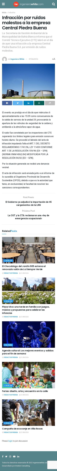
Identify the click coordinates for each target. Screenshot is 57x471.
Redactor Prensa (11, 273)
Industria (11, 12)
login (10, 441)
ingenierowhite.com (40, 462)
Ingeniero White (17, 59)
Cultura (8, 345)
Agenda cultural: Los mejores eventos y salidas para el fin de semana (27, 352)
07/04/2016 (33, 59)
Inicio (4, 12)
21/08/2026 (24, 273)
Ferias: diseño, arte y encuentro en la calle (25, 391)
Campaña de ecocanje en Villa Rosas (22, 428)
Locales (8, 261)
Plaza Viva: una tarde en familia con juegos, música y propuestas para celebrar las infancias (26, 310)
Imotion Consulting (22, 466)
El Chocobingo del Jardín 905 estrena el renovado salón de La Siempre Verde (24, 268)
